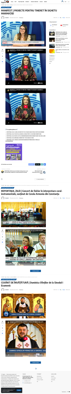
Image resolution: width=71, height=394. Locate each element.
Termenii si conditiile (5, 391)
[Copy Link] (62, 18)
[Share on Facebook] (59, 18)
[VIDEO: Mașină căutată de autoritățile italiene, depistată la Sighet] (52, 46)
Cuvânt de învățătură (6, 279)
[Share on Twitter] (60, 18)
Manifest (8, 7)
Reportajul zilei (10, 187)
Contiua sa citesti (35, 270)
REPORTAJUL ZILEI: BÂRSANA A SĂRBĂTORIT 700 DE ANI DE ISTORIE (20, 137)
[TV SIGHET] (5, 1)
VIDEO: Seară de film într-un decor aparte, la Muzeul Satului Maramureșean (62, 39)
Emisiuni (3, 7)
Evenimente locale (58, 42)
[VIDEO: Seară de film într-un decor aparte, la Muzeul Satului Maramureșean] (52, 40)
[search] (63, 2)
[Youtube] (65, 25)
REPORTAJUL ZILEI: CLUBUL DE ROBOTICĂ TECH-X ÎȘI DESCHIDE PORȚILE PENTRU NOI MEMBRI (25, 132)
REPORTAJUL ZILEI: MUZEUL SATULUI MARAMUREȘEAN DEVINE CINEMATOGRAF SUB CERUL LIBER (26, 135)
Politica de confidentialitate (8, 390)
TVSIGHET (7, 17)
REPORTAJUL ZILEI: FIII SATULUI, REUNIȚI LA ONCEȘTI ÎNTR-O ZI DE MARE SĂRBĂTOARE (24, 134)
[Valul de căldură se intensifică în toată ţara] (52, 51)
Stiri (62, 42)
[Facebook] (54, 25)
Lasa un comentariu (41, 179)
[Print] (64, 18)
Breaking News (58, 47)
